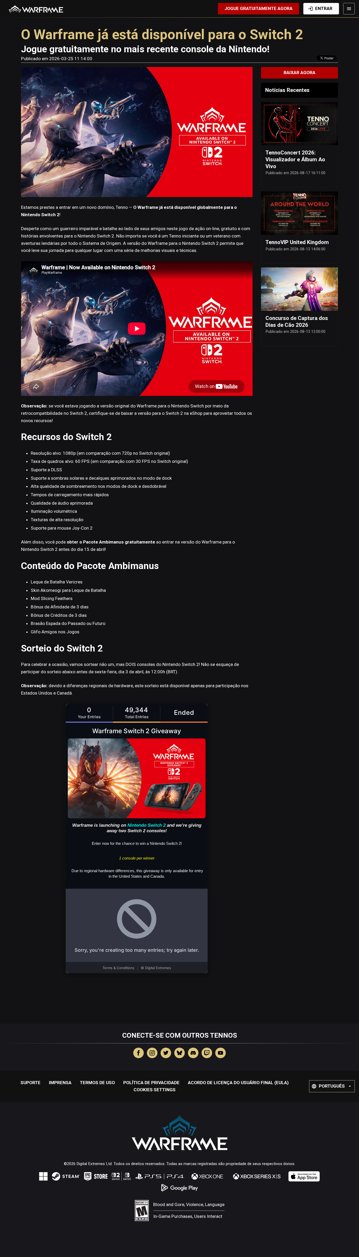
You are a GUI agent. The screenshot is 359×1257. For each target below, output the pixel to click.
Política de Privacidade (151, 1082)
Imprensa (60, 1082)
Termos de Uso (97, 1082)
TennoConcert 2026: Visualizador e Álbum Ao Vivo (295, 159)
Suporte (30, 1082)
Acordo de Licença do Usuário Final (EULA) (238, 1082)
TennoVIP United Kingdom (297, 242)
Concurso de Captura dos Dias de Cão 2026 (296, 321)
